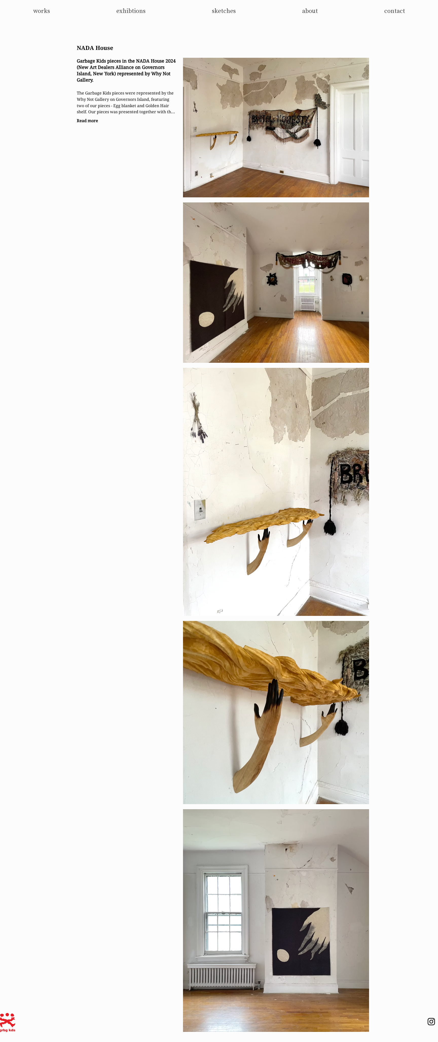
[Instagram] (431, 1022)
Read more (87, 120)
